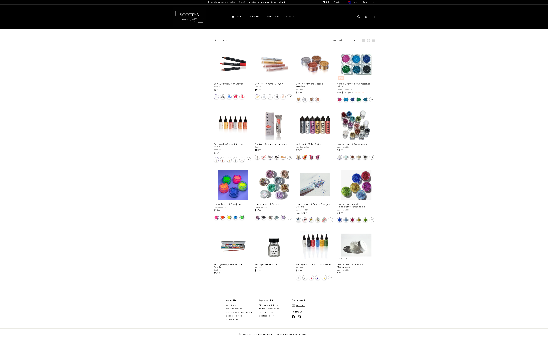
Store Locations (234, 308)
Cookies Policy (266, 315)
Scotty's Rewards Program (239, 312)
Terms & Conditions (269, 308)
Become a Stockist (235, 315)
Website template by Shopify (291, 334)
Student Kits (232, 319)
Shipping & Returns (268, 305)
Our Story (231, 305)
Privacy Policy (266, 312)
